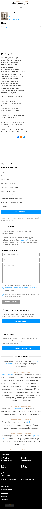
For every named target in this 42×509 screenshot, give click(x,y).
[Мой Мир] (24, 137)
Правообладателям (6, 489)
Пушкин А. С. (19, 408)
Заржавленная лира (8, 183)
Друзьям (4, 206)
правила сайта (24, 240)
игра (6, 27)
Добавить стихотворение (22, 348)
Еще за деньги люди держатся (11, 199)
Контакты (4, 496)
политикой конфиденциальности (16, 288)
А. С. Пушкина (31, 422)
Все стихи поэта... (21, 212)
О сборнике (4, 493)
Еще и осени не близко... (9, 195)
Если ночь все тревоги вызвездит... (13, 202)
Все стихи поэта (14, 19)
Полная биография (15, 17)
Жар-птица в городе (8, 191)
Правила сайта (5, 486)
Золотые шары (6, 176)
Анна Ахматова (7, 374)
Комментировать (11, 301)
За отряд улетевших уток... (10, 187)
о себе (11, 27)
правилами (33, 288)
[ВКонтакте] (18, 137)
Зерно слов (5, 180)
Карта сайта (4, 499)
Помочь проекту (21, 321)
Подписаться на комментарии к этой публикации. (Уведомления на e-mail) (22, 295)
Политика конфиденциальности (11, 483)
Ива (2, 172)
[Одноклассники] (21, 137)
